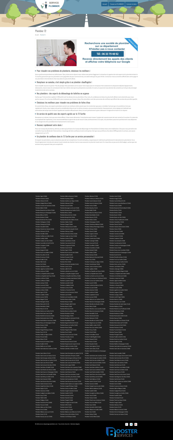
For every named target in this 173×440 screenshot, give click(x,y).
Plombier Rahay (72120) (41, 339)
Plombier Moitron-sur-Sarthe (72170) (45, 311)
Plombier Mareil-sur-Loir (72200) (117, 301)
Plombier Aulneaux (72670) (66, 203)
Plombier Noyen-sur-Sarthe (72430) (69, 325)
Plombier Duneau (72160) (91, 255)
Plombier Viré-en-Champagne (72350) (119, 412)
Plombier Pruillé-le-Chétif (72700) (118, 337)
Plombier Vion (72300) (90, 412)
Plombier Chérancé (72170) (42, 231)
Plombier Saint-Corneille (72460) (117, 353)
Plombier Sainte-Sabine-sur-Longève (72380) (71, 384)
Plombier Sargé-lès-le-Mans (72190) (44, 386)
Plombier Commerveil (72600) (117, 234)
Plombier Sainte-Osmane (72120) (44, 384)
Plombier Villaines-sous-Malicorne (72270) (70, 412)
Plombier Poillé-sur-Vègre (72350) (44, 334)
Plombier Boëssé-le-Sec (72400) (68, 215)
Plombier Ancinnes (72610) (42, 198)
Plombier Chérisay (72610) (66, 231)
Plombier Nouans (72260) (42, 325)
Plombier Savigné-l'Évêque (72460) (68, 386)
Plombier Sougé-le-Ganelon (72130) (69, 391)
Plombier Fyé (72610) (41, 264)
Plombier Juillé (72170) (65, 269)
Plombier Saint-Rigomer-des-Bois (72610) (120, 377)
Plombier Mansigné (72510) (42, 301)
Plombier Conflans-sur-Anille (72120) (44, 236)
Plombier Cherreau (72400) (116, 231)
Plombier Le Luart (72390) (91, 287)
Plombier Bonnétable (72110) (92, 215)
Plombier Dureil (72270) (115, 255)
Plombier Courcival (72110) (91, 243)
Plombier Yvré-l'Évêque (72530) (68, 416)
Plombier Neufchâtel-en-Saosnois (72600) (46, 320)
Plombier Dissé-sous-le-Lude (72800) (69, 252)
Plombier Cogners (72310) (91, 234)
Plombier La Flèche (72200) (42, 278)
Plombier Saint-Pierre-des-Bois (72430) (69, 374)
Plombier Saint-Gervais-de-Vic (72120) (69, 360)
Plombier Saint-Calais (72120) (92, 348)
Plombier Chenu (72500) (115, 229)
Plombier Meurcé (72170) (42, 309)
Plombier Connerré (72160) (116, 236)
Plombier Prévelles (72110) (67, 337)
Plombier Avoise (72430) (116, 205)
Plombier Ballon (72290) (41, 208)
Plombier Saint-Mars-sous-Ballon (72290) (119, 367)
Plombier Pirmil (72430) (90, 332)
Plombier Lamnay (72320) (42, 283)
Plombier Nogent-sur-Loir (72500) (93, 323)
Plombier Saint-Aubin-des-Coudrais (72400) (46, 348)
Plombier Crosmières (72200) (92, 248)
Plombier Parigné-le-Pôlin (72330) (68, 330)
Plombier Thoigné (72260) (66, 400)
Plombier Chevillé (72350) (42, 234)
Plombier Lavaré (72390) (91, 283)
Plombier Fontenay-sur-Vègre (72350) (94, 262)
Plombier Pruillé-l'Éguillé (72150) (92, 337)
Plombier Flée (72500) (65, 262)
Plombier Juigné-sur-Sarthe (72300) (44, 269)
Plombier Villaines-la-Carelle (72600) (93, 409)
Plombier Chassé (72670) (116, 224)
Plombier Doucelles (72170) (42, 255)
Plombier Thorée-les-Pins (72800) (44, 402)
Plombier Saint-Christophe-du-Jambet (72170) (71, 353)
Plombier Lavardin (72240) (66, 283)
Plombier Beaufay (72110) (91, 208)
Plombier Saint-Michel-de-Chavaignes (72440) (71, 369)
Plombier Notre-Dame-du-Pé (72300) (118, 323)
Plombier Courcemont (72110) (67, 243)
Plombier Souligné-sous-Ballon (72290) (45, 393)
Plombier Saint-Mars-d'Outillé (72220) (45, 367)
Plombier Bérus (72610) (66, 212)
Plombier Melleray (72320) (116, 306)
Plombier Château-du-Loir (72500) (68, 226)
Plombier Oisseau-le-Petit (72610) (118, 325)
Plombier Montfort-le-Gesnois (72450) (45, 316)
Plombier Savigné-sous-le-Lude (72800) (94, 386)
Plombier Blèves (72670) (42, 215)
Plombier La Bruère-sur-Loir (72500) (69, 271)
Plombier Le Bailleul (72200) (67, 285)
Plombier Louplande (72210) (92, 294)
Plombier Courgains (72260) (42, 245)
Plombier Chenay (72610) (91, 229)
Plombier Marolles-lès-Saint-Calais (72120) (120, 304)
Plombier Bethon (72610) (116, 212)
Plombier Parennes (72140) (116, 327)
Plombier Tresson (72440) (42, 405)
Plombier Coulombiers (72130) (67, 241)
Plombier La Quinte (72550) (66, 280)
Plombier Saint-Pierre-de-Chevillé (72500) (46, 374)
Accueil (105, 4)
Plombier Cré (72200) (41, 248)
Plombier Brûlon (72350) (91, 219)
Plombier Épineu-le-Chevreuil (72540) (94, 257)
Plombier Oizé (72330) (41, 327)
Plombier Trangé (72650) (116, 402)
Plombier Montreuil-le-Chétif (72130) (118, 316)
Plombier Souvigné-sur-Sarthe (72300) (119, 393)
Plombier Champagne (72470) (92, 222)
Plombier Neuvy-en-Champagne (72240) (45, 323)
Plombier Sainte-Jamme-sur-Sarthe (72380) (120, 381)
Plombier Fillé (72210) (41, 262)
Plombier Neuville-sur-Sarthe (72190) (94, 320)
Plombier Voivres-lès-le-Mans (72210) (69, 414)
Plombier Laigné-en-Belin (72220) (118, 280)
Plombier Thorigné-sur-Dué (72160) (68, 402)
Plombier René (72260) (65, 339)
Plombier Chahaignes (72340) (43, 222)
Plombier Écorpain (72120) (66, 257)
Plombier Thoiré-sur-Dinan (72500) (118, 400)
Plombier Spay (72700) (41, 395)
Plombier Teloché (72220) (66, 398)
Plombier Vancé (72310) (66, 407)
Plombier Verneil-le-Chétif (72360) (93, 407)
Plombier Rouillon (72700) (116, 341)
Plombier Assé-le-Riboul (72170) (117, 201)
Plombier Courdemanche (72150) (118, 243)
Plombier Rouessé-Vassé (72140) (68, 341)
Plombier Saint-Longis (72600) (67, 365)
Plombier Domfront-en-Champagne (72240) (120, 252)
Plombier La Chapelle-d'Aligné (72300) (119, 271)
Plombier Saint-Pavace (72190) (117, 372)
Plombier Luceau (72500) (91, 297)
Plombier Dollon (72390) (91, 252)
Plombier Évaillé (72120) (41, 259)
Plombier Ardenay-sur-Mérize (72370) (94, 198)
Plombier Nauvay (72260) (116, 318)
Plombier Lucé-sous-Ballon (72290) (68, 297)
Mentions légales (75, 424)
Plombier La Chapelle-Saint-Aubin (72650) (120, 273)
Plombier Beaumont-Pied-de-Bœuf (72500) (120, 208)
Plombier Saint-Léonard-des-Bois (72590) (46, 365)
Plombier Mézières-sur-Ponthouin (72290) (120, 309)
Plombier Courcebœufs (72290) (117, 241)
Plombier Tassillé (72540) (116, 395)
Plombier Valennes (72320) (116, 405)
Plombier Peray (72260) (90, 330)
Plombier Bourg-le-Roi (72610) (67, 217)
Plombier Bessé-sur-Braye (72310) (93, 212)
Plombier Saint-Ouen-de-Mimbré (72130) (95, 369)
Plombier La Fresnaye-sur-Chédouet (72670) (96, 278)
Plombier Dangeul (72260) (42, 250)
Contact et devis (132, 4)
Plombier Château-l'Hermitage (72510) (94, 226)
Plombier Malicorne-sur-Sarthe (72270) (94, 299)
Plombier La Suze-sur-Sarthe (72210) (94, 280)
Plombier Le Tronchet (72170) (67, 290)
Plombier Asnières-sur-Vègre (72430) (69, 201)
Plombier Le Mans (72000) (42, 290)
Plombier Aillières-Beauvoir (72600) (68, 196)
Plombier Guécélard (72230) (42, 266)
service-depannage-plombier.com (48, 424)
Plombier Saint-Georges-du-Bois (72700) (45, 358)
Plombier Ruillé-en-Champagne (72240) (119, 344)
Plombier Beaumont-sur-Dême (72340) (45, 210)
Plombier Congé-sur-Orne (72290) (68, 236)
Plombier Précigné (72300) (116, 334)
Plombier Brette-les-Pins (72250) (44, 219)
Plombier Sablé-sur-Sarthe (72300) (68, 346)
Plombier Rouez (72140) (91, 341)
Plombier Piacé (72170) (41, 332)
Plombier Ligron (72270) (41, 292)
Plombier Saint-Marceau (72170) (117, 365)
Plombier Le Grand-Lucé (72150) (43, 287)
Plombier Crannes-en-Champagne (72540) (120, 245)
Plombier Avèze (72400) (91, 205)
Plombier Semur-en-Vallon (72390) (68, 388)
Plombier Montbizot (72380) (116, 313)
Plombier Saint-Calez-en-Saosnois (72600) (120, 348)
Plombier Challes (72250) (66, 222)
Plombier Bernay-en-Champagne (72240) (46, 212)
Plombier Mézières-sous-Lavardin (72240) (95, 309)
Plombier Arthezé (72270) (42, 201)
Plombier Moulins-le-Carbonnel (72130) (69, 318)
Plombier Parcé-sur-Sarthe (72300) (93, 327)
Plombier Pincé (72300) (66, 332)
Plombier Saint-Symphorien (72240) (69, 379)
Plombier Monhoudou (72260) (117, 311)
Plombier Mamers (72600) (116, 299)
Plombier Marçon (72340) (66, 301)
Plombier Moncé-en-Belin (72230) (68, 311)
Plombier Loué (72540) (65, 294)
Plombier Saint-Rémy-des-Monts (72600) (70, 377)
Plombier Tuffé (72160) (65, 405)
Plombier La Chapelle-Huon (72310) (93, 273)
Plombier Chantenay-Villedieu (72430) (94, 224)
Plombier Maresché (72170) (42, 304)
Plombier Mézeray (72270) (66, 309)
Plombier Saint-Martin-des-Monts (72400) (46, 369)
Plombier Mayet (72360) (66, 306)
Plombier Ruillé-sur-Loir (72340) (43, 346)
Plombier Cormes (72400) (66, 238)
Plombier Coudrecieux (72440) (92, 238)
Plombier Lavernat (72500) (42, 285)
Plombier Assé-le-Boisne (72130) (93, 201)
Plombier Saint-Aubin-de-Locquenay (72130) (120, 346)
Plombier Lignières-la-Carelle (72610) (119, 290)
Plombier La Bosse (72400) (42, 271)
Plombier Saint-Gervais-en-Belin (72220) (94, 360)
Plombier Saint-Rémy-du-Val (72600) (93, 377)
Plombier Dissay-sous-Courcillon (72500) (119, 250)
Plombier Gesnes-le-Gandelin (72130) (69, 264)
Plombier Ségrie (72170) (41, 388)
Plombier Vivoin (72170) (41, 414)
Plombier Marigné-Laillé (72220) (68, 304)
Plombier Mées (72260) (90, 306)
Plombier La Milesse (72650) (42, 280)
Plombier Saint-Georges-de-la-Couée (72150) (121, 355)
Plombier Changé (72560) (66, 224)
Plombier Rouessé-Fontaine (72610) (44, 341)
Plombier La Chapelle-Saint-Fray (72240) (45, 276)
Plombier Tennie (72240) (91, 398)
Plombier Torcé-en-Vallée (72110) (93, 402)
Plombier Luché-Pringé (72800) (117, 297)
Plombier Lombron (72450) (91, 292)
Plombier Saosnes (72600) (91, 384)
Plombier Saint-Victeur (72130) (117, 379)
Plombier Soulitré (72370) (66, 393)
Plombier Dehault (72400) (91, 250)
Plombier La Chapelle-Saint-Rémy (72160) (70, 276)
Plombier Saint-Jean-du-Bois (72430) (118, 362)
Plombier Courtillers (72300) (91, 245)
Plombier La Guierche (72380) (117, 278)
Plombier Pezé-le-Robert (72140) (118, 330)
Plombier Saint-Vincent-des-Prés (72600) (46, 381)
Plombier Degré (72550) (66, 250)
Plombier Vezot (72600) (41, 409)
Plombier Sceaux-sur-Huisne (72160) (118, 386)
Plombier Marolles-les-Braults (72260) (94, 304)
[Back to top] (168, 435)
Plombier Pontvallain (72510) (92, 334)
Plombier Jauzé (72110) (66, 266)
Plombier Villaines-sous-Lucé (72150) (44, 412)
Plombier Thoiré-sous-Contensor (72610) (95, 400)
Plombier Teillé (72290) (41, 398)
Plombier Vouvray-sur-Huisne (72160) (119, 414)
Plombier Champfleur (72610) (117, 222)
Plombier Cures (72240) (115, 248)
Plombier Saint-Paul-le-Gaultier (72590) (94, 372)
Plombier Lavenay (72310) (116, 283)
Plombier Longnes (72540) (116, 292)
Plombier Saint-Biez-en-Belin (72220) (69, 348)
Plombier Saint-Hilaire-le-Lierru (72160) (119, 360)
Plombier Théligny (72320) (42, 400)
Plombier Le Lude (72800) (116, 287)
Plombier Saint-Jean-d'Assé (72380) (44, 362)
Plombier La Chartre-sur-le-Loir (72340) (94, 276)
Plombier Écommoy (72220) (42, 257)
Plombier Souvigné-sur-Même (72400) (94, 393)
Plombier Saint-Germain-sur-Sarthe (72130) (46, 360)
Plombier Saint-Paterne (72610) (68, 372)
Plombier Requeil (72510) (91, 339)
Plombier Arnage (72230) (116, 198)
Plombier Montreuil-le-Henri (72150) (44, 318)
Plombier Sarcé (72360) (115, 384)
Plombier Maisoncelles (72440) (67, 299)
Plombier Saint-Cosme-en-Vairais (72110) (46, 355)
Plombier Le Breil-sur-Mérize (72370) (94, 285)
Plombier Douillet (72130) (66, 255)
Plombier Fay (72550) (90, 259)
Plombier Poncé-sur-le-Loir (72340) (68, 334)
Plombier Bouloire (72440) (42, 217)
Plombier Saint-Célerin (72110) (43, 353)
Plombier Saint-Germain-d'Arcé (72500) (119, 358)
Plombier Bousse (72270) (91, 217)
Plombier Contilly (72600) (42, 238)
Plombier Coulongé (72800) (91, 241)
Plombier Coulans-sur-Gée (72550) (44, 241)
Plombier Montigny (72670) (66, 316)
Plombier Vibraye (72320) (66, 409)
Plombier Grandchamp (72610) (92, 264)
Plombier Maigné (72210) (42, 299)
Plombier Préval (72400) (41, 337)
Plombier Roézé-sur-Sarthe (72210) (118, 339)
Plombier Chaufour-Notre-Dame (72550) (119, 226)
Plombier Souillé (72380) (91, 391)
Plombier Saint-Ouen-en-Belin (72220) (119, 369)
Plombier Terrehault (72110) (116, 398)
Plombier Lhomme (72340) (91, 290)
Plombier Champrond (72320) (43, 224)
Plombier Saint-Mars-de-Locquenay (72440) (70, 367)
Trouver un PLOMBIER (117, 4)
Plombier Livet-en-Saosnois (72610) (69, 292)
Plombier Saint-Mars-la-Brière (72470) (94, 367)
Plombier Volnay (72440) (91, 414)
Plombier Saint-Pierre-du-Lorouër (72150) (120, 374)
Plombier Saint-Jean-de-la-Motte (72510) (70, 362)
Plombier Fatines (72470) (66, 259)
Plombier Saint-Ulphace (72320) (92, 379)
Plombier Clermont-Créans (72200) (68, 234)
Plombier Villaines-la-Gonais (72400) (118, 409)
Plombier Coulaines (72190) (116, 238)
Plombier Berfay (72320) (115, 210)
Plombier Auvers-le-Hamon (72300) (93, 203)
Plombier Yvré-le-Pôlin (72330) (92, 416)
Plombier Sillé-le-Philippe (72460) (118, 388)
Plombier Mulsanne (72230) (91, 318)
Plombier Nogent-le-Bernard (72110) (69, 323)
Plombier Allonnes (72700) (91, 196)
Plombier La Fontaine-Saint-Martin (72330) (70, 278)
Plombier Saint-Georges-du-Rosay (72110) (70, 358)
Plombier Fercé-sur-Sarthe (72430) (118, 259)
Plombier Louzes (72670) (42, 297)
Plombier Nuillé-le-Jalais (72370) (92, 325)
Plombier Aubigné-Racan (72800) (44, 203)
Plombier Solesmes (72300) (42, 391)
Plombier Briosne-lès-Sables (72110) (69, 219)
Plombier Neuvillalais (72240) (67, 320)
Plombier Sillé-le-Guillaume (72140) (93, 388)
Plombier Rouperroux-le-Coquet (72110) (70, 344)
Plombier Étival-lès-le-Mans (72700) (118, 257)
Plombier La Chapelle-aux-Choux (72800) (94, 271)
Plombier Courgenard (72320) (67, 245)
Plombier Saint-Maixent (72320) (92, 365)
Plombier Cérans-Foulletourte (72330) (119, 219)
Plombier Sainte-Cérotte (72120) (93, 381)
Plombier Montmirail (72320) (92, 316)
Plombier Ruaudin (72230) (91, 344)
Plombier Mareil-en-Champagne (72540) (94, 301)
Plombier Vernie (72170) (115, 407)
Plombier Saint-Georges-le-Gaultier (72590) (95, 358)
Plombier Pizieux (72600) (116, 332)
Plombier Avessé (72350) (66, 205)
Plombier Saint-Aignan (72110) (92, 346)
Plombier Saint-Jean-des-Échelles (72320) (95, 362)
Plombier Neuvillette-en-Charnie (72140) (119, 320)
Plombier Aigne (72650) (41, 196)
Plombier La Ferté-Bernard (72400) (118, 276)
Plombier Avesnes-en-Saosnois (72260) (45, 205)
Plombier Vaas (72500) (90, 405)
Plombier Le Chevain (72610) (116, 285)
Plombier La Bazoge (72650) (116, 269)
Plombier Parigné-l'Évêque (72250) (44, 330)
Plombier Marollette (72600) (42, 306)
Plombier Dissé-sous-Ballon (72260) (44, 252)
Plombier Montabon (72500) (67, 313)
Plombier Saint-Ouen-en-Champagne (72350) (46, 372)
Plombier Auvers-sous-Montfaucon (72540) (120, 203)
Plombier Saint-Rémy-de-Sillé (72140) (45, 377)
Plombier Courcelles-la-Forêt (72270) (45, 243)
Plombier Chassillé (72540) (42, 226)
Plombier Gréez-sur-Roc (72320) (117, 264)
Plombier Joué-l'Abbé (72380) (117, 266)
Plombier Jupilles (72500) (91, 269)
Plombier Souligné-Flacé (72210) (117, 391)
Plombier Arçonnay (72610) (66, 198)
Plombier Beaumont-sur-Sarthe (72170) (69, 210)
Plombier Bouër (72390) (115, 215)
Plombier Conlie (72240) (91, 236)
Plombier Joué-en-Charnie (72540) (93, 266)
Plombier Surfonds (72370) (66, 395)
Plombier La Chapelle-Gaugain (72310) (69, 273)
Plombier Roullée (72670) (42, 344)
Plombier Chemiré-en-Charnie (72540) (45, 229)
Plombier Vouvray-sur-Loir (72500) (44, 416)
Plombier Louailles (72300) (42, 294)
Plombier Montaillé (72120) (91, 313)
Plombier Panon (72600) (66, 327)
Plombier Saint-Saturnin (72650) (43, 379)
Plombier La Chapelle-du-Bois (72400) (45, 273)
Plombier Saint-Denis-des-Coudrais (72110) (95, 355)
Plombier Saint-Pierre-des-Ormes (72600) (95, 374)
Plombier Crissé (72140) (66, 248)
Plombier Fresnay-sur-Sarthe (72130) (119, 262)
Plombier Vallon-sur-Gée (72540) (43, 407)
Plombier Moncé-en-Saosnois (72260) (94, 311)
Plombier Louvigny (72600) (116, 294)
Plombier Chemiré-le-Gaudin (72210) (69, 229)
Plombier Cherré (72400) (91, 231)
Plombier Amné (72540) (115, 196)
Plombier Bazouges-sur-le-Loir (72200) (69, 208)
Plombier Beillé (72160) (90, 210)
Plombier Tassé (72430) (90, 395)
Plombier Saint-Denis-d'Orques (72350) (69, 355)
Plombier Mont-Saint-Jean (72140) (44, 313)
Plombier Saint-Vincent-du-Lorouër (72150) (70, 381)
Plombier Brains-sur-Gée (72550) (118, 217)
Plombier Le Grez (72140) (66, 287)
